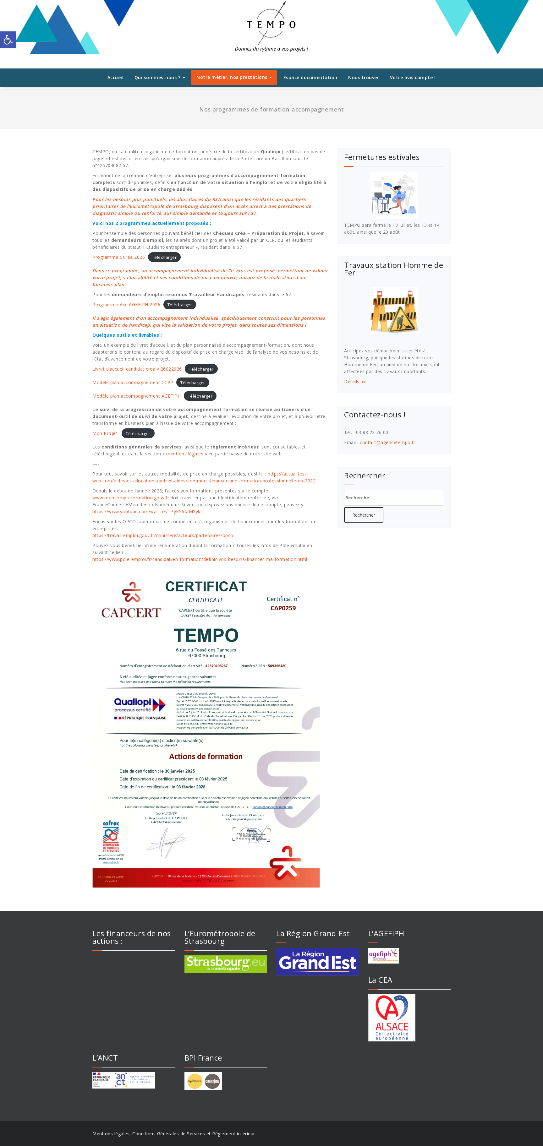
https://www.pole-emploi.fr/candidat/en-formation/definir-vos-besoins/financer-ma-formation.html (199, 559)
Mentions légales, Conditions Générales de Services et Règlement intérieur (173, 1134)
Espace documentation (310, 77)
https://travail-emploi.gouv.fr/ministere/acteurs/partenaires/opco (162, 535)
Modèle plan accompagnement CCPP (132, 382)
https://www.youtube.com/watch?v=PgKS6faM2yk (146, 511)
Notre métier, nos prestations (232, 77)
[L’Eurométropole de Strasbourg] (225, 964)
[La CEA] (409, 1017)
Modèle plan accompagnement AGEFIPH (136, 396)
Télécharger (164, 257)
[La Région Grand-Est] (317, 961)
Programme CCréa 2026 (118, 257)
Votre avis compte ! (413, 77)
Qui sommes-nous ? (158, 77)
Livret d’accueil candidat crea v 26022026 (137, 369)
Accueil (115, 77)
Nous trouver (363, 77)
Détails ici (354, 381)
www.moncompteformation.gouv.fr (130, 498)
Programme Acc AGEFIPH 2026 (126, 304)
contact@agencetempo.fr (387, 442)
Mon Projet (105, 433)
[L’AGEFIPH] (409, 956)
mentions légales (184, 454)
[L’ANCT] (133, 1080)
